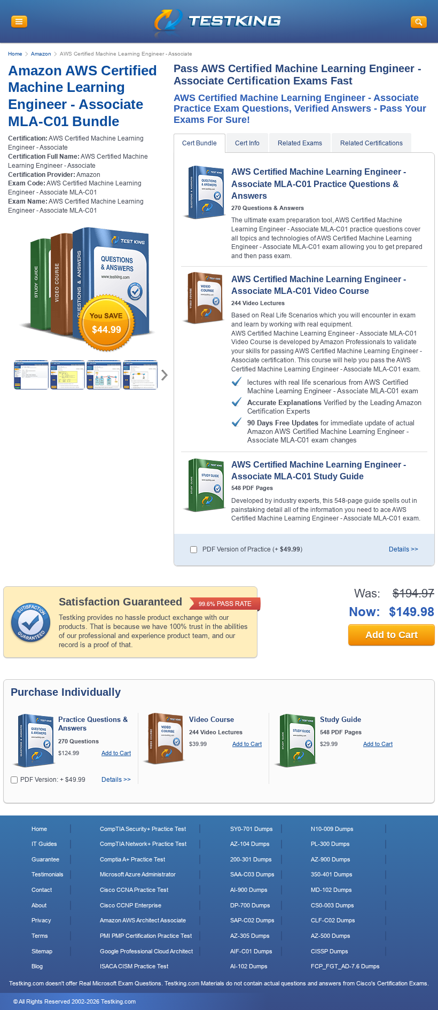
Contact (42, 890)
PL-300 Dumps (330, 844)
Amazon (41, 54)
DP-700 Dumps (250, 905)
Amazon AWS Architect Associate (143, 920)
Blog (37, 966)
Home (15, 54)
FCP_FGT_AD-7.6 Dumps (345, 966)
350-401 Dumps (332, 874)
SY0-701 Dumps (251, 829)
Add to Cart (391, 635)
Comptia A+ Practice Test (132, 859)
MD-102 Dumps (331, 890)
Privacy (41, 920)
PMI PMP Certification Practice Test (146, 936)
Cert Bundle (199, 143)
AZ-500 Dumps (330, 936)
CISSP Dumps (329, 951)
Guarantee (45, 859)
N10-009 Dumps (332, 829)
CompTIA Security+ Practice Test (143, 829)
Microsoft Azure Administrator (138, 874)
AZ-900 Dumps (330, 859)
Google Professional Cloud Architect (146, 951)
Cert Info (247, 143)
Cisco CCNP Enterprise (130, 905)
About (39, 905)
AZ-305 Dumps (250, 936)
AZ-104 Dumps (250, 844)
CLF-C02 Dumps (333, 920)
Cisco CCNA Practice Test (134, 890)
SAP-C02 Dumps (252, 920)
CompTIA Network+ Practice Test (143, 844)
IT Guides (44, 844)
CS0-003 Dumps (332, 905)
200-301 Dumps (251, 859)
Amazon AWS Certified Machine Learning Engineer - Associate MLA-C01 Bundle (82, 96)
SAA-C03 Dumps (252, 874)
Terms (40, 936)
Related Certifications (371, 143)
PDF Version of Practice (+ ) (252, 549)
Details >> (403, 549)
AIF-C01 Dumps (251, 951)
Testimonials (48, 874)
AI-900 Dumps (249, 890)
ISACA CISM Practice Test (134, 966)
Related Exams (300, 143)
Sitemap (42, 951)
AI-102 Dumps (249, 966)
